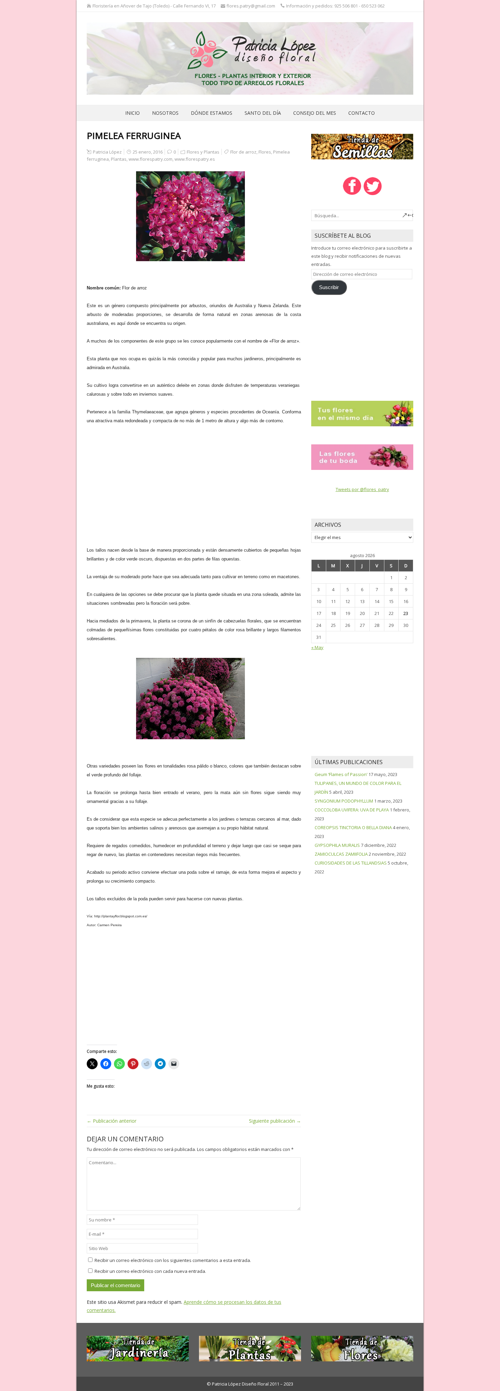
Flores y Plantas (203, 152)
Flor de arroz (243, 152)
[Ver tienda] (362, 146)
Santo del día (263, 113)
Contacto (361, 113)
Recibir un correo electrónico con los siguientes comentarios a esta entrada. (173, 1260)
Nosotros (165, 113)
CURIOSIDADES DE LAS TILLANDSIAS (351, 863)
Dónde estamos (211, 113)
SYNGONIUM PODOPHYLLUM (344, 801)
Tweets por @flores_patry (362, 489)
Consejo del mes (314, 113)
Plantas (119, 159)
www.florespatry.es (194, 159)
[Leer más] (362, 413)
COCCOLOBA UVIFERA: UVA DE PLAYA (352, 810)
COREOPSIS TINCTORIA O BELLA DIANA (353, 827)
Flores (265, 152)
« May (317, 647)
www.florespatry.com (150, 159)
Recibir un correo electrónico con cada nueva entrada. (150, 1271)
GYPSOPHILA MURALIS (337, 845)
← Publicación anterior (111, 1121)
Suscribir (329, 287)
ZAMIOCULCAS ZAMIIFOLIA (341, 854)
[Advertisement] (194, 480)
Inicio (132, 113)
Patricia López (107, 152)
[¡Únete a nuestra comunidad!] (352, 194)
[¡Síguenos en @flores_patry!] (373, 194)
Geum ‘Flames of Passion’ (341, 774)
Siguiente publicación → (275, 1121)
